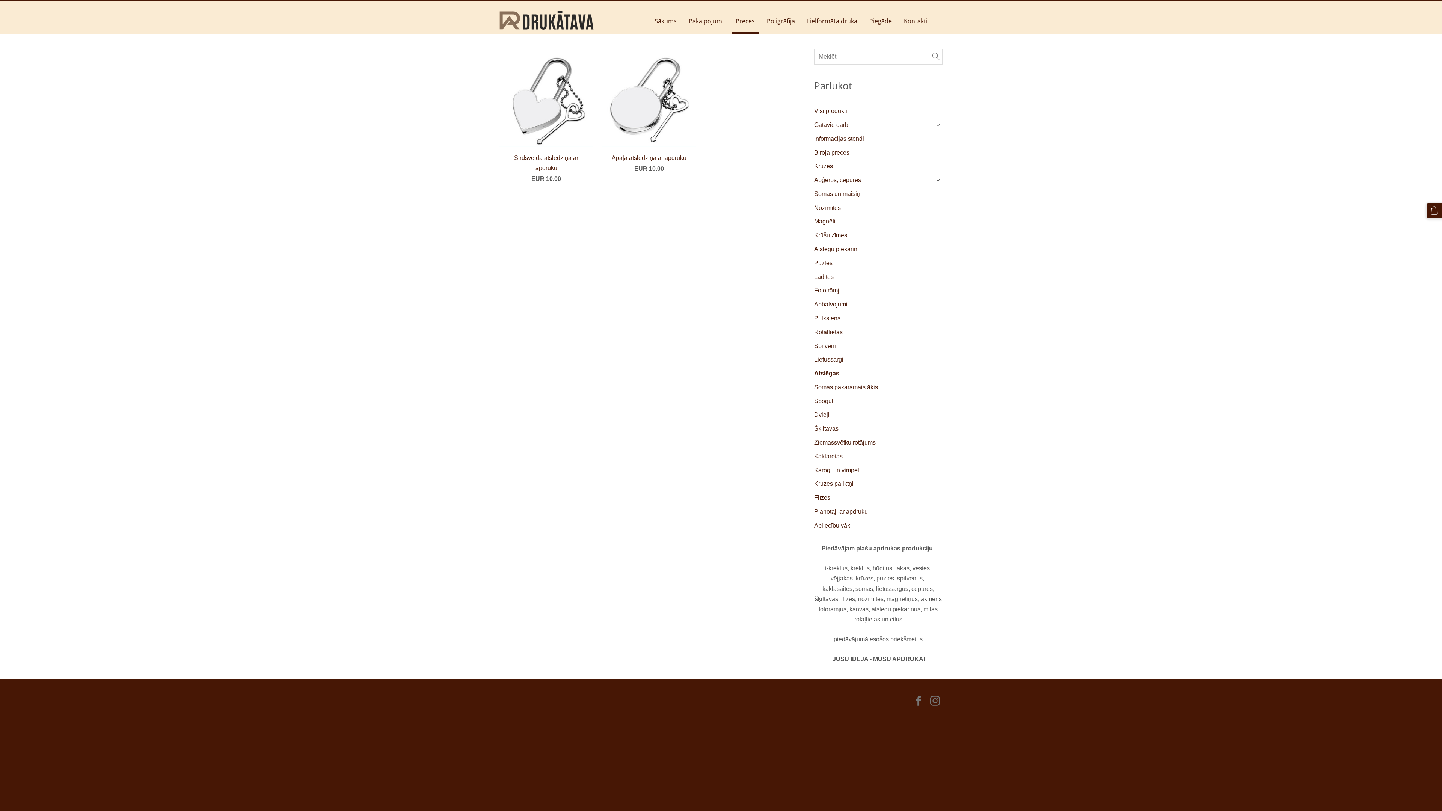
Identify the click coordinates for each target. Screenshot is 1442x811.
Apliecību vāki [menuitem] (833, 525)
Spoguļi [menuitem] (824, 401)
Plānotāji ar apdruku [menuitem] (841, 511)
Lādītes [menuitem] (824, 277)
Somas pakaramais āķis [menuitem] (846, 387)
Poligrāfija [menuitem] (781, 21)
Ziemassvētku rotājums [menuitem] (845, 442)
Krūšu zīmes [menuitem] (830, 235)
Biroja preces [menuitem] (831, 152)
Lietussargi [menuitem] (828, 359)
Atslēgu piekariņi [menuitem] (836, 249)
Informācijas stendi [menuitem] (839, 139)
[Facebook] (918, 700)
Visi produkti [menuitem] (830, 111)
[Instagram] (935, 700)
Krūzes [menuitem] (823, 166)
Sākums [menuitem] (666, 21)
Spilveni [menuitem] (825, 346)
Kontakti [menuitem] (916, 21)
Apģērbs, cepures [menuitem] (837, 180)
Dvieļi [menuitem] (822, 415)
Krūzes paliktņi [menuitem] (834, 484)
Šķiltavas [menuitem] (826, 428)
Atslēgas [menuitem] (826, 373)
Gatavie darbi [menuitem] (832, 125)
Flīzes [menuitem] (822, 497)
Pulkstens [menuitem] (827, 318)
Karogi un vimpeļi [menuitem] (837, 470)
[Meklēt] (936, 56)
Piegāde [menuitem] (880, 21)
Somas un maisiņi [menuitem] (838, 194)
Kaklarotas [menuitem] (828, 456)
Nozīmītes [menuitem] (827, 208)
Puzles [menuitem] (823, 263)
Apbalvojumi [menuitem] (831, 304)
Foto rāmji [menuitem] (827, 290)
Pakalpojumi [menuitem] (706, 21)
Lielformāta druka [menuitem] (832, 21)
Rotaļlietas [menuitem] (828, 332)
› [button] (939, 125)
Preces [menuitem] (745, 21)
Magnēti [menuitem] (825, 221)
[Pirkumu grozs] (1434, 210)
